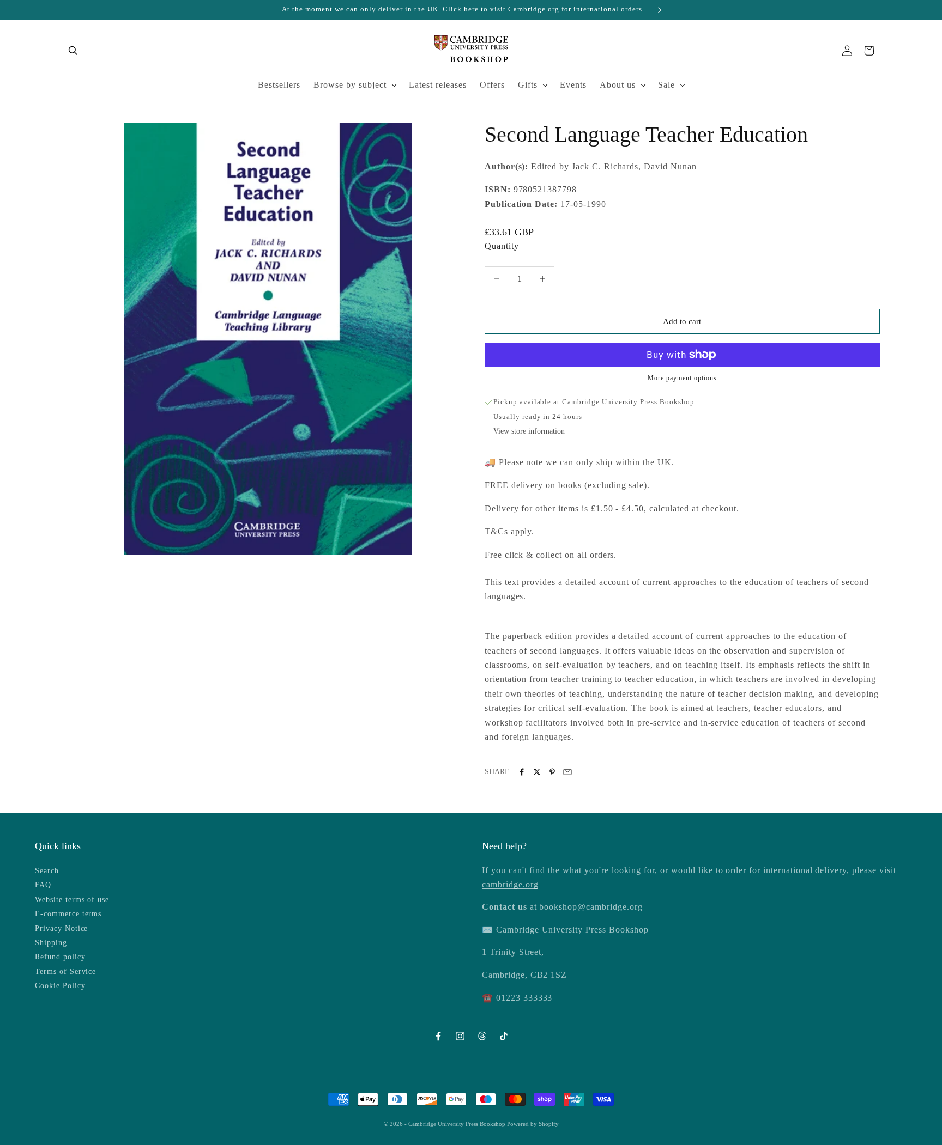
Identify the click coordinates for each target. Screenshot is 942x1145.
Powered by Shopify (533, 1123)
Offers (492, 84)
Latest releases (438, 84)
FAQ (43, 885)
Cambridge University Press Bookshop (457, 1123)
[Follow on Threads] (481, 1036)
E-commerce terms (68, 914)
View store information (529, 431)
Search (47, 871)
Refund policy (60, 957)
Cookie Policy (60, 986)
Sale (666, 84)
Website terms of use (72, 900)
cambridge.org (510, 884)
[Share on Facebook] (521, 772)
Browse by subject (350, 84)
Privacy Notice (61, 928)
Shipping (51, 943)
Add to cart (682, 321)
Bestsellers (279, 84)
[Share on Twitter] (537, 772)
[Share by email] (567, 772)
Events (573, 84)
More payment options (682, 378)
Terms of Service (65, 971)
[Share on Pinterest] (552, 772)
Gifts (528, 84)
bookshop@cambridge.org (590, 906)
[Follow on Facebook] (438, 1036)
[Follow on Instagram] (460, 1036)
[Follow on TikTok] (503, 1036)
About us (618, 84)
